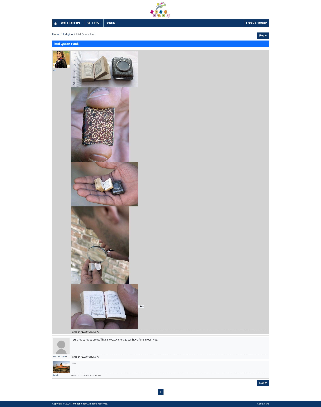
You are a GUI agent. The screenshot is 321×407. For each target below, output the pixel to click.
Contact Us (263, 403)
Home (55, 34)
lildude (56, 375)
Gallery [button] (93, 23)
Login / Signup (256, 23)
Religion (68, 34)
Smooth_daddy (60, 356)
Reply (263, 35)
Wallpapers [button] (71, 23)
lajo (54, 70)
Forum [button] (110, 23)
